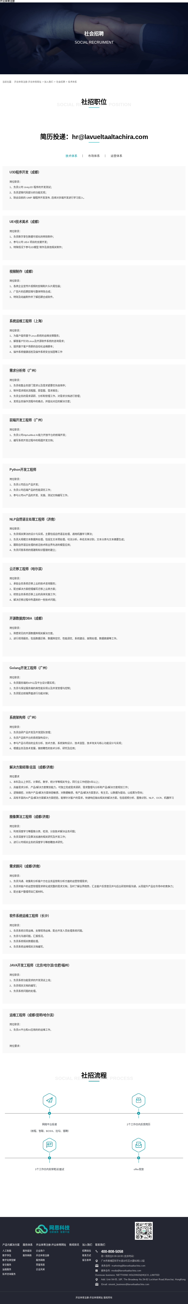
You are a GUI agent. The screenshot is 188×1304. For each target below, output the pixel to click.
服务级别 (27, 1251)
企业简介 (40, 1251)
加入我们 (48, 82)
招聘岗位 (86, 1251)
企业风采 (40, 1269)
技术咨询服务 (9, 1274)
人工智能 (6, 1251)
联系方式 (86, 1255)
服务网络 (27, 1255)
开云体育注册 (42, 1255)
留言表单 (86, 1260)
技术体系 (72, 82)
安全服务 (6, 1265)
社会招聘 (60, 82)
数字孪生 (6, 1255)
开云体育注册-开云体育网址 (27, 82)
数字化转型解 (9, 1260)
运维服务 (6, 1269)
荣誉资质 (40, 1265)
